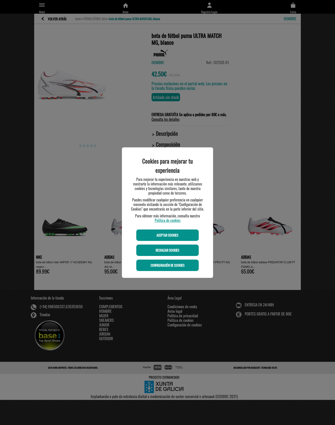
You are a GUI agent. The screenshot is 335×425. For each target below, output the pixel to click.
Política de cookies (167, 220)
